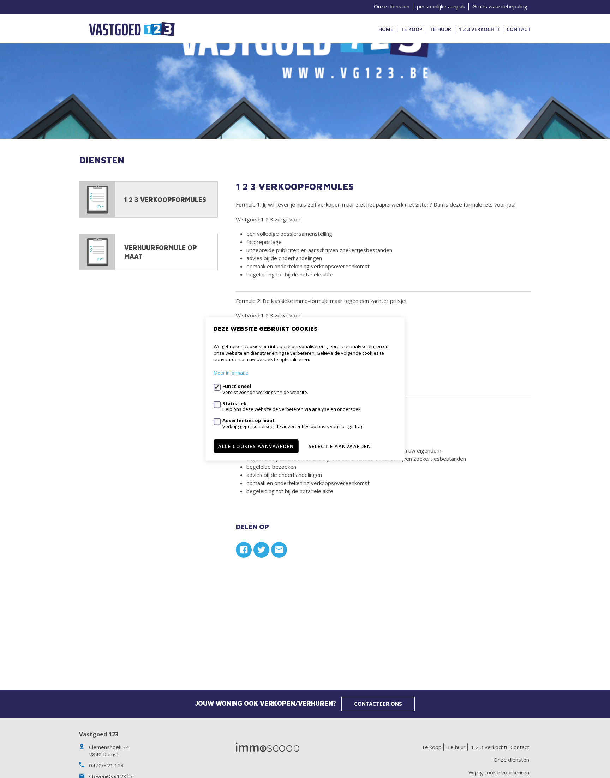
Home (385, 29)
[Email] (279, 550)
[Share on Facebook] (244, 550)
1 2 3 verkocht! (479, 29)
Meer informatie (231, 373)
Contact (519, 29)
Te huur (440, 29)
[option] (305, 91)
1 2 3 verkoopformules (165, 199)
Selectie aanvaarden (340, 446)
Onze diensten (391, 6)
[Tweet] (261, 550)
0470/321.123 (106, 765)
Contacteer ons (378, 704)
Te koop (411, 29)
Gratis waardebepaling (499, 6)
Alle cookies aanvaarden (256, 446)
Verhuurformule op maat (160, 252)
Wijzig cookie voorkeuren (498, 772)
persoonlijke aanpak (441, 6)
